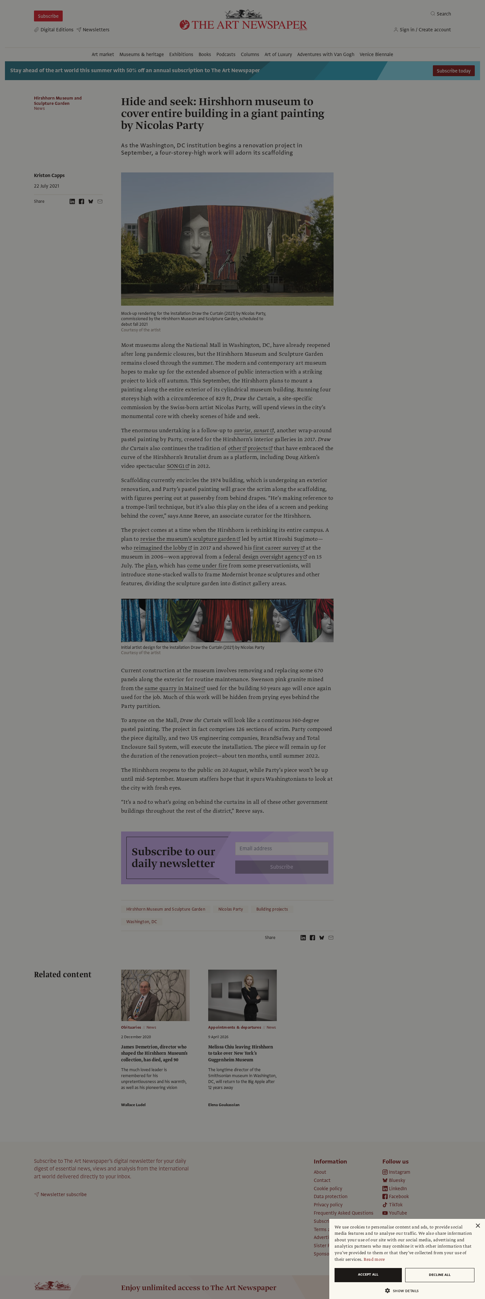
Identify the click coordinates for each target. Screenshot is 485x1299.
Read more (374, 1259)
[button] (404, 1290)
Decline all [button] (440, 1274)
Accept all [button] (368, 1274)
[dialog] (407, 1259)
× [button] (477, 1225)
